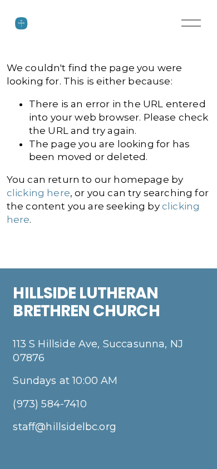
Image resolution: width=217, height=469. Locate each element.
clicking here (38, 192)
